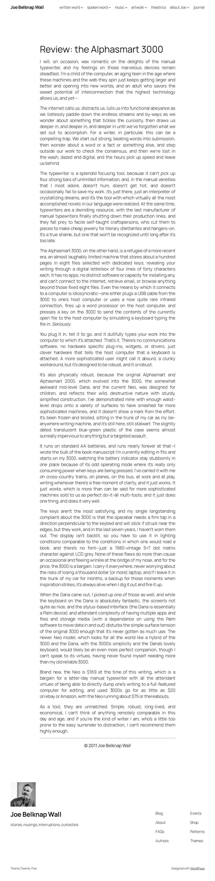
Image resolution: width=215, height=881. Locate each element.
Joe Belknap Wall (27, 7)
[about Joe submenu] (188, 7)
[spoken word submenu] (110, 7)
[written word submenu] (82, 7)
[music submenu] (126, 7)
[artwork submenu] (146, 7)
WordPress (197, 868)
